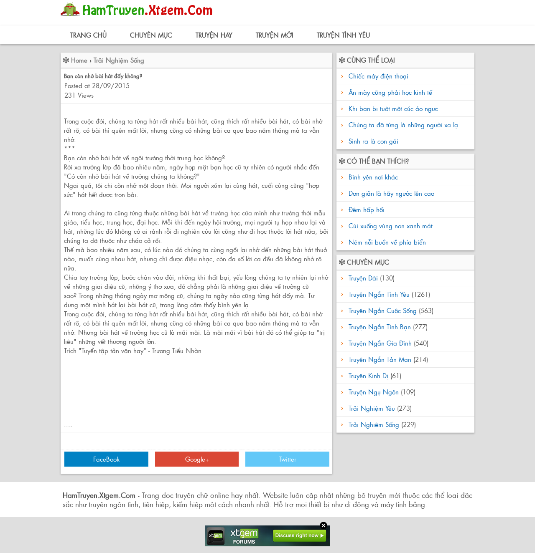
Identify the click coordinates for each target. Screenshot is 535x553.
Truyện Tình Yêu (343, 35)
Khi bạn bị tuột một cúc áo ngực (393, 108)
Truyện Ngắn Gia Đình (380, 343)
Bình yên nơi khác (372, 177)
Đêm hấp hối (365, 209)
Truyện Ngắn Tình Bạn (380, 326)
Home (79, 60)
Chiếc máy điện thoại (378, 76)
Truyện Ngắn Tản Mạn (380, 359)
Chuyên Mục (151, 35)
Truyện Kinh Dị (368, 375)
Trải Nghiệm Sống (119, 60)
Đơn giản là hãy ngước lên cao (390, 193)
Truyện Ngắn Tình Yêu (379, 294)
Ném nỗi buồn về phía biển (386, 242)
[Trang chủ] (139, 18)
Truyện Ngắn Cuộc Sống (383, 310)
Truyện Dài (363, 278)
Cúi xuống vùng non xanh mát (389, 225)
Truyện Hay (214, 35)
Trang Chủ (88, 35)
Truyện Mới (274, 35)
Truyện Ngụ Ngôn (374, 391)
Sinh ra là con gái (373, 141)
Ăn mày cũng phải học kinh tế (390, 92)
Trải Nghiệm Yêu (372, 408)
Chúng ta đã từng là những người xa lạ (403, 124)
